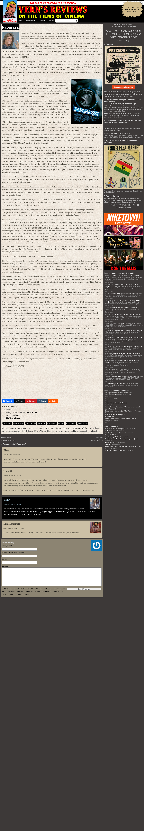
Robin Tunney (71, 423)
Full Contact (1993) (117, 369)
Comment (5, 566)
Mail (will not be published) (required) (13, 552)
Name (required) (7, 546)
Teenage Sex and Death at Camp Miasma (125, 276)
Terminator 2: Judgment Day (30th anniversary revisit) (122, 407)
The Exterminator (13, 418)
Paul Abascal (51, 423)
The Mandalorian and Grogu (114, 433)
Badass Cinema (31, 20)
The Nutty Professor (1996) (114, 450)
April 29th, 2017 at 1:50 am (12, 504)
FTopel (6, 450)
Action (66, 428)
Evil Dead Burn (121, 383)
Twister (107, 444)
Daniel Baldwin (18, 423)
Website (4, 559)
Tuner (107, 401)
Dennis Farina (31, 423)
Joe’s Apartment (110, 409)
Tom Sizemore (83, 423)
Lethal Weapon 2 (12, 415)
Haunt (107, 423)
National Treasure (8, 440)
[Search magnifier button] (76, 20)
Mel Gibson (41, 423)
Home (20, 20)
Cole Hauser (7, 423)
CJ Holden (108, 330)
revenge (61, 423)
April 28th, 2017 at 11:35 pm (12, 476)
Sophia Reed (109, 383)
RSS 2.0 (33, 431)
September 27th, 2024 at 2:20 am (13, 528)
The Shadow (109, 405)
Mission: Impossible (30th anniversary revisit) (120, 439)
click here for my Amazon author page (123, 104)
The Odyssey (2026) (111, 437)
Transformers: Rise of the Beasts (116, 403)
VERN (7, 499)
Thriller (85, 428)
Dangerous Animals (111, 421)
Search (51, 20)
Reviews (42, 20)
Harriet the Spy (110, 442)
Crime (72, 428)
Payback (9, 409)
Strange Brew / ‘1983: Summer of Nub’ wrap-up (120, 419)
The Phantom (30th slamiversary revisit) (118, 395)
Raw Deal (120, 323)
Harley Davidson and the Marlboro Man (21, 412)
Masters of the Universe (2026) (115, 415)
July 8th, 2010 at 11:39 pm (11, 454)
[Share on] (61, 401)
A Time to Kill (109, 417)
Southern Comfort (95, 440)
